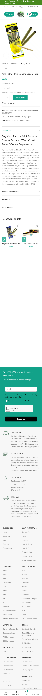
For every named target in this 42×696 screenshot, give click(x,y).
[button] (4, 239)
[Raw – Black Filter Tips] (31, 232)
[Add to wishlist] (17, 226)
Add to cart (20, 97)
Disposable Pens (9, 633)
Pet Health (7, 682)
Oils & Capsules (9, 658)
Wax (23, 570)
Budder (24, 574)
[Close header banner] (39, 2)
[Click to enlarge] (6, 55)
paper (16, 120)
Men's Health (7, 686)
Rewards (25, 540)
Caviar (24, 590)
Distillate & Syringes (29, 598)
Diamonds (25, 594)
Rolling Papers (27, 670)
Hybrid (5, 574)
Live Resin (25, 582)
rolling (28, 120)
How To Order (27, 544)
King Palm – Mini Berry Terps (11, 244)
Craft (4, 586)
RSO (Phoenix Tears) (29, 618)
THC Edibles (26, 643)
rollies (22, 120)
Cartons (25, 684)
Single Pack (26, 680)
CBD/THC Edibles (28, 651)
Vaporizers (7, 625)
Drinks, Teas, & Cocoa (30, 639)
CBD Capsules (8, 666)
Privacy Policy (27, 552)
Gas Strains (7, 582)
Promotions (7, 548)
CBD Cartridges (8, 641)
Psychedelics (8, 647)
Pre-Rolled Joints (9, 610)
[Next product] (8, 68)
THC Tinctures (8, 670)
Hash (24, 614)
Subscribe (21, 419)
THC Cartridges (8, 637)
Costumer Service (29, 528)
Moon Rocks (26, 606)
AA (4, 598)
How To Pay (26, 548)
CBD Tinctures (8, 674)
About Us (6, 536)
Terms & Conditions (29, 560)
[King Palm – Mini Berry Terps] (11, 232)
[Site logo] (21, 14)
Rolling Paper (25, 64)
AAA (4, 594)
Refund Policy (27, 556)
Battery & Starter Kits (11, 629)
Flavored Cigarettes (29, 688)
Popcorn (6, 606)
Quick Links (8, 528)
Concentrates (28, 566)
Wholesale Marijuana (10, 618)
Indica (5, 570)
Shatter (25, 578)
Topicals (6, 678)
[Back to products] (6, 68)
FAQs (24, 536)
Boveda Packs (27, 662)
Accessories (13, 64)
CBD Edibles (26, 647)
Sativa (5, 578)
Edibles (25, 625)
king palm (9, 120)
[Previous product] (3, 68)
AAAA (5, 590)
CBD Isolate (26, 602)
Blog (4, 540)
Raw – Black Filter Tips (31, 244)
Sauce (24, 586)
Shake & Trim (7, 614)
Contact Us (26, 532)
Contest (6, 544)
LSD (4, 651)
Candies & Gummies (29, 629)
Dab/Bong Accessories (30, 666)
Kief (23, 610)
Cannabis (7, 566)
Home (4, 64)
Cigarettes (27, 676)
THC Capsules (8, 662)
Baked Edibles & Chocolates (28, 634)
